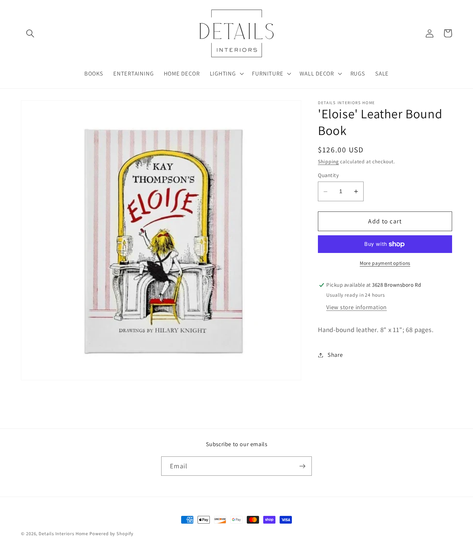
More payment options (385, 263)
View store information (356, 307)
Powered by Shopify (111, 533)
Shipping (328, 161)
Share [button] (335, 355)
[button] (30, 33)
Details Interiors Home (63, 533)
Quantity (328, 175)
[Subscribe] (302, 466)
